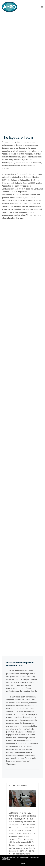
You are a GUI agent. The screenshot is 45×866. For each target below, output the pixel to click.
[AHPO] (9, 7)
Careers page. (12, 764)
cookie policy (6, 859)
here (21, 218)
